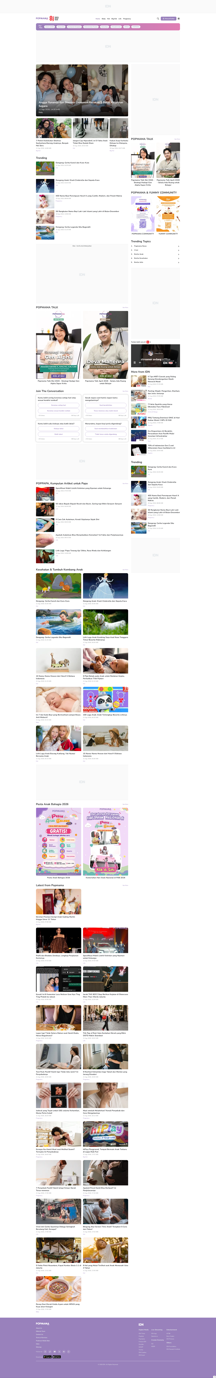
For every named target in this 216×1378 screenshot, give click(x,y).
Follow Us (39, 1352)
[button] (58, 405)
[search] (158, 18)
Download (39, 1357)
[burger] (178, 18)
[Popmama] (47, 18)
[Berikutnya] (128, 128)
